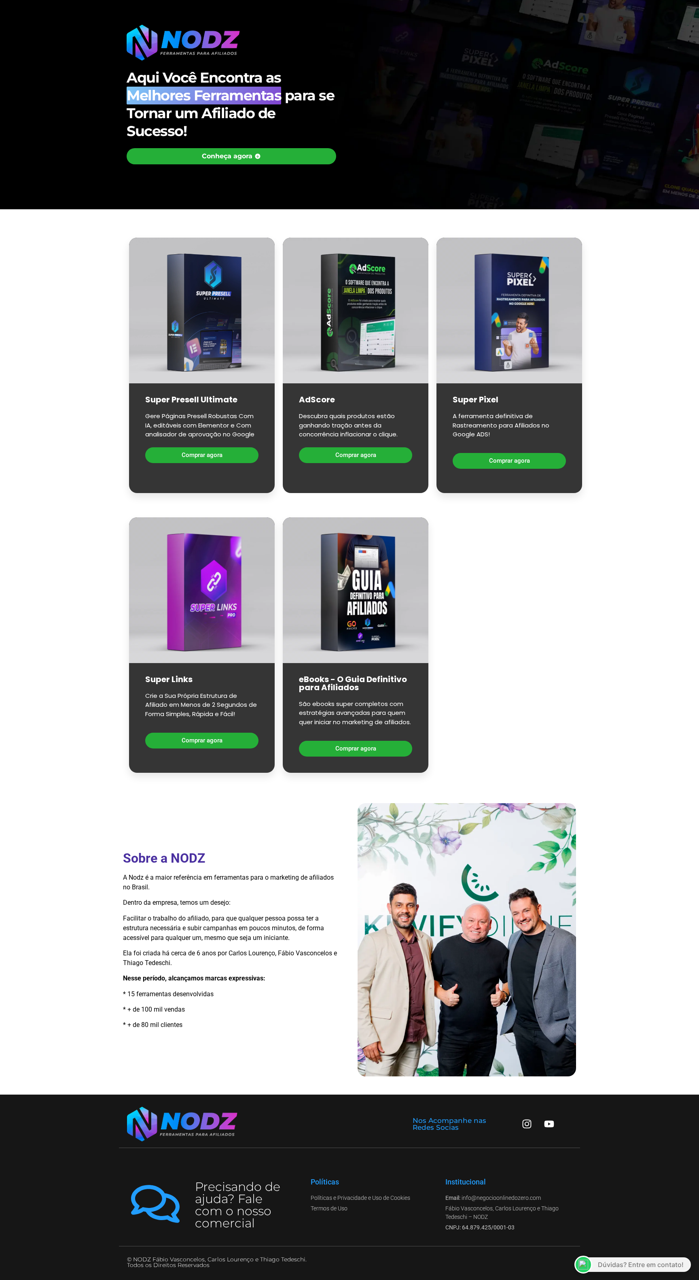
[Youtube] (549, 1124)
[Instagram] (527, 1124)
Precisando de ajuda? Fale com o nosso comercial (237, 1205)
